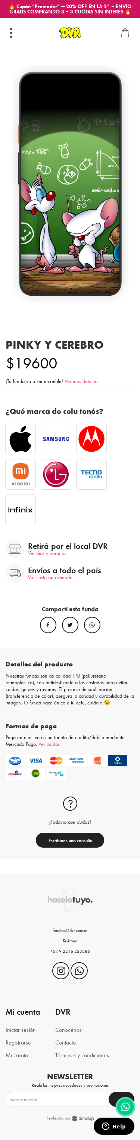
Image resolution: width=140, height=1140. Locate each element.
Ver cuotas (49, 743)
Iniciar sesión (21, 1029)
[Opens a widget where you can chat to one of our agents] (113, 1127)
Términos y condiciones (82, 1055)
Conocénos (68, 1029)
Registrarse (18, 1042)
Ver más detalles (81, 380)
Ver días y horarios (47, 553)
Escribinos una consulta (70, 840)
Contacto (65, 1042)
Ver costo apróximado (50, 577)
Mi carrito (17, 1055)
